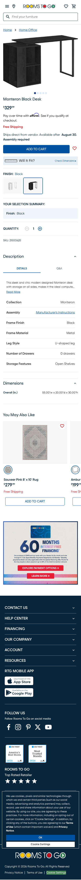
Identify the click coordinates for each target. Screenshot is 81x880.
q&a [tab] (59, 268)
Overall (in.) (10, 392)
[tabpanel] (40, 322)
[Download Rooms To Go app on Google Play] (19, 692)
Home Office (28, 30)
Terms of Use (34, 872)
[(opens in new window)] (9, 727)
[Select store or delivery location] (14, 6)
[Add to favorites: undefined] (74, 148)
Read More (13, 292)
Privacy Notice (14, 872)
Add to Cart (35, 501)
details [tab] (22, 268)
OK (40, 837)
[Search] (6, 17)
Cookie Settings (56, 872)
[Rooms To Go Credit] (40, 546)
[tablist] (40, 268)
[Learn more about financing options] (40, 579)
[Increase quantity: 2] (40, 228)
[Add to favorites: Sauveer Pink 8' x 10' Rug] (62, 426)
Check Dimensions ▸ (65, 161)
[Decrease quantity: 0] (27, 228)
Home (7, 30)
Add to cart (36, 149)
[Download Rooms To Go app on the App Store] (19, 681)
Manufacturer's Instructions (55, 312)
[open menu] (7, 6)
